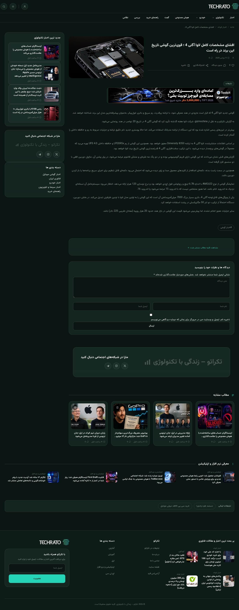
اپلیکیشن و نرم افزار (105, 567)
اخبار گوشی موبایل (52, 174)
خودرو (202, 17)
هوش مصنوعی (182, 17)
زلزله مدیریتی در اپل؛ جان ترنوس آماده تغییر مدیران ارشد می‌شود (174, 434)
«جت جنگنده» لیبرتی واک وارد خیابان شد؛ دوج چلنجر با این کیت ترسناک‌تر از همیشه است (27, 92)
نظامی (125, 17)
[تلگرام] (108, 366)
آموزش (111, 554)
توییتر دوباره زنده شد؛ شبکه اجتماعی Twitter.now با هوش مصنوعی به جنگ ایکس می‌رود (142, 479)
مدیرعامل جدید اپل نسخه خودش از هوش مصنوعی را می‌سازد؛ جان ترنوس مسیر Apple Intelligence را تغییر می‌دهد (25, 71)
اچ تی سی (110, 573)
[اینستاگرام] (116, 366)
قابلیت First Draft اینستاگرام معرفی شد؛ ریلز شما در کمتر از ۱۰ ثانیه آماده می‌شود (84, 479)
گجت (166, 17)
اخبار (232, 17)
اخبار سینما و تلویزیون (49, 187)
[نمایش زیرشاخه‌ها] (213, 18)
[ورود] (24, 6)
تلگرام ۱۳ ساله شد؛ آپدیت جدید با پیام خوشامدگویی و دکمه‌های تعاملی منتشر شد (26, 479)
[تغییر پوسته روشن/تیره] (13, 6)
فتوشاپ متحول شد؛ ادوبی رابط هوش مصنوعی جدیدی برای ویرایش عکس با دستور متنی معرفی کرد (200, 479)
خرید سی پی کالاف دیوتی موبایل (175, 506)
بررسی (137, 17)
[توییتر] (124, 366)
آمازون (111, 548)
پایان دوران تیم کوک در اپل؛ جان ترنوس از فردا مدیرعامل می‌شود (89, 434)
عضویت (37, 578)
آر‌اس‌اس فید (153, 573)
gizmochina (201, 122)
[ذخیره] (202, 407)
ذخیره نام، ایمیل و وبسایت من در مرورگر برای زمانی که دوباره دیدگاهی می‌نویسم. (190, 319)
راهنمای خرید (152, 17)
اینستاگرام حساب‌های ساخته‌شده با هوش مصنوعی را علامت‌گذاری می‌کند (215, 436)
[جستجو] (4, 6)
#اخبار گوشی (226, 227)
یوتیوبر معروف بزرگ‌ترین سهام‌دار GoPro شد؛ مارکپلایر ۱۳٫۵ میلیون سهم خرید (130, 436)
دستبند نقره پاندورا (204, 506)
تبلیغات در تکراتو (152, 548)
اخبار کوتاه (222, 27)
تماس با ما (154, 561)
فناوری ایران (55, 178)
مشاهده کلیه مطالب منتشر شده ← (203, 247)
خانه (232, 27)
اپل (113, 561)
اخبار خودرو (55, 183)
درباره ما (155, 554)
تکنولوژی (220, 17)
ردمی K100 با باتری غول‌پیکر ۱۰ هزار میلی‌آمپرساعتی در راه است (27, 110)
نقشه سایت (154, 567)
